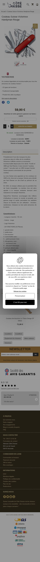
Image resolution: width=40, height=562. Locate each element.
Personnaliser (20, 296)
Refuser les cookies (20, 291)
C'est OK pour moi (20, 302)
